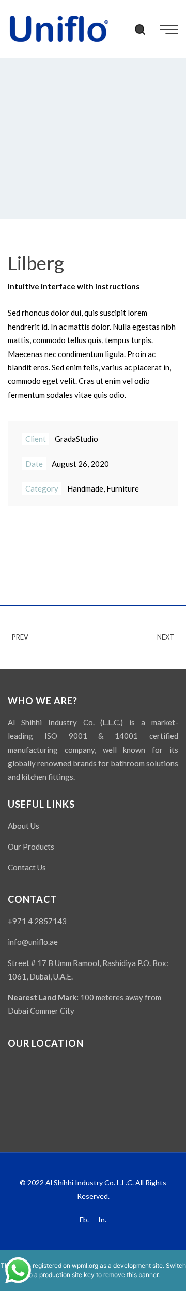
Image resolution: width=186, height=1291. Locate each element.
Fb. (84, 1219)
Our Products (31, 846)
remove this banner (130, 1275)
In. (102, 1219)
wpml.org (85, 1265)
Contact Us (27, 867)
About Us (23, 825)
